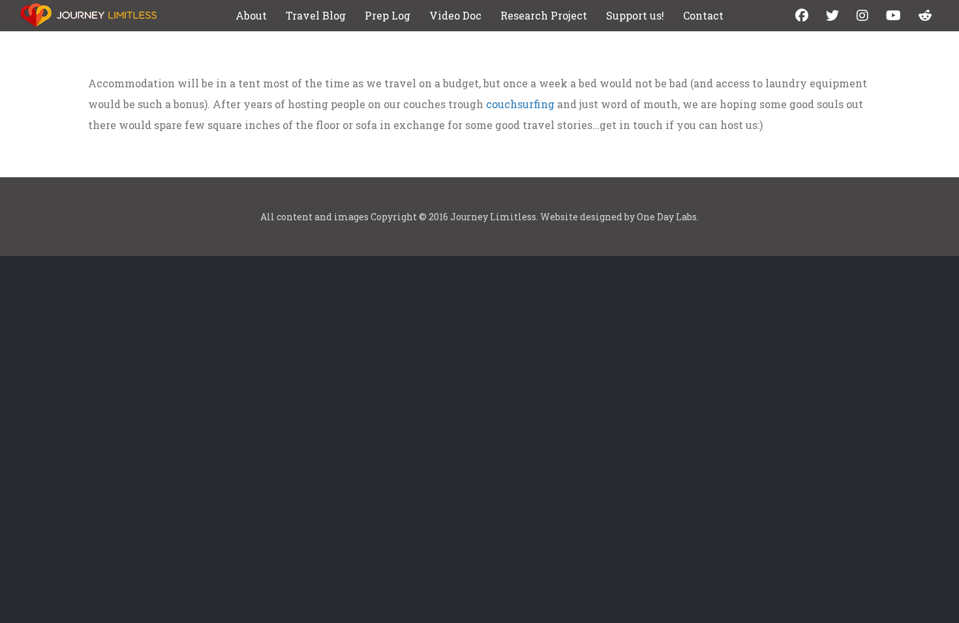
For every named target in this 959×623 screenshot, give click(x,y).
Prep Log (387, 15)
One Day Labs (667, 216)
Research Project (543, 15)
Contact (703, 15)
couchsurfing (520, 104)
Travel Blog (316, 15)
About (251, 15)
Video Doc (455, 15)
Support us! (635, 15)
